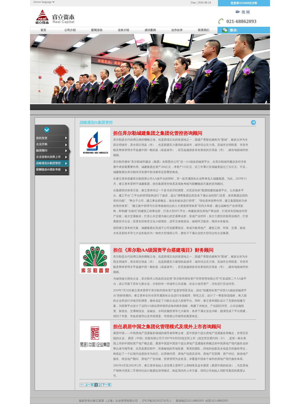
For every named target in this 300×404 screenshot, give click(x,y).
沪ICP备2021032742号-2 (156, 400)
